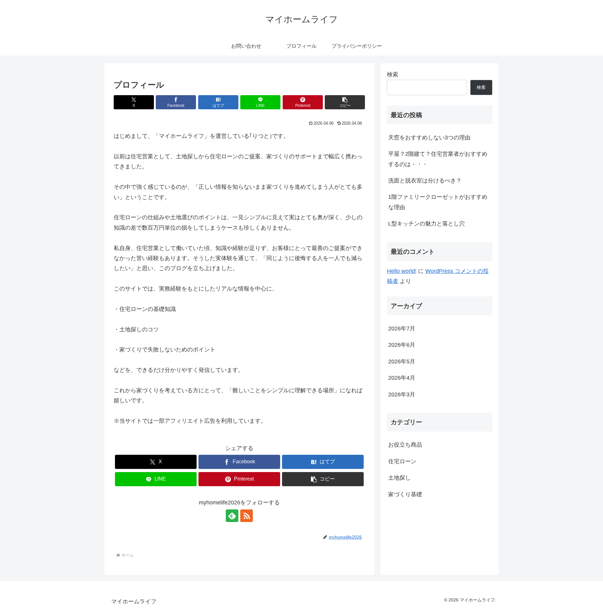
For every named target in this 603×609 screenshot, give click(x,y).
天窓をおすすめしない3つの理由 (429, 137)
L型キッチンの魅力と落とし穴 (426, 223)
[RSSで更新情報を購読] (246, 515)
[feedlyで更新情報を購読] (232, 515)
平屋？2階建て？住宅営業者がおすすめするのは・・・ (437, 159)
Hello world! (401, 271)
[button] (345, 102)
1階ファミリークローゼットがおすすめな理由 (437, 202)
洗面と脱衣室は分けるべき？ (425, 180)
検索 (392, 74)
